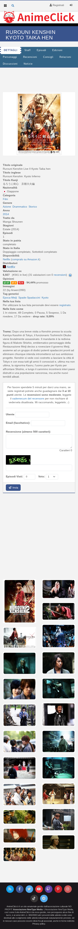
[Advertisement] (39, 536)
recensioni (60, 274)
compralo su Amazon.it (25, 259)
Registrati (58, 5)
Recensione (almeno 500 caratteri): (28, 431)
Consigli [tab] (48, 57)
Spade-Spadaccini (29, 297)
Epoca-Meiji (10, 297)
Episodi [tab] (41, 50)
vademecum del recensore (28, 398)
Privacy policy (38, 924)
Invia (15, 487)
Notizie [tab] (28, 64)
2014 (6, 214)
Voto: (41, 476)
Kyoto (45, 297)
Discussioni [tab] (10, 64)
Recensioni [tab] (30, 57)
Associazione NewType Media (28, 909)
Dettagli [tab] (10, 50)
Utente (10, 414)
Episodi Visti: (14, 476)
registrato (65, 305)
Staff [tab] (27, 50)
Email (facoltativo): (18, 422)
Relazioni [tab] (65, 57)
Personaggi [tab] (10, 57)
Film (5, 199)
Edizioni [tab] (57, 50)
